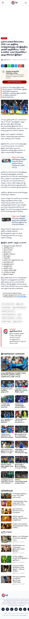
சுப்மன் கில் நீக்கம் (6, 307)
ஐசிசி (19, 314)
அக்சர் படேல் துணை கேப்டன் (8, 314)
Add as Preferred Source (14, 82)
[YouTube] (16, 609)
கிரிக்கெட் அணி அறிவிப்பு (8, 318)
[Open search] (25, 2)
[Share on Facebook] (2, 65)
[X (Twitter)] (3, 609)
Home (6, 613)
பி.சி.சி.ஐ (19, 318)
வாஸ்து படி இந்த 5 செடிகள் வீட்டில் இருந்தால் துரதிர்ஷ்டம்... (20, 558)
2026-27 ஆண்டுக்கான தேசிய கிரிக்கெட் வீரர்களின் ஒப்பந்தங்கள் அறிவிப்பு (7, 421)
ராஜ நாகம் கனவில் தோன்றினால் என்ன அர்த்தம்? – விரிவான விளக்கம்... (18, 568)
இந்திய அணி (20, 304)
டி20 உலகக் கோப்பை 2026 (8, 304)
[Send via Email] (19, 65)
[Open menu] (3, 2)
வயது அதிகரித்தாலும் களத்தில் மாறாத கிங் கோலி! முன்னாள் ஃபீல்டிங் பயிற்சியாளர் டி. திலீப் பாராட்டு (13, 375)
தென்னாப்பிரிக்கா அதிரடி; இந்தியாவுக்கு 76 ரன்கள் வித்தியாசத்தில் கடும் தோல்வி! (7, 468)
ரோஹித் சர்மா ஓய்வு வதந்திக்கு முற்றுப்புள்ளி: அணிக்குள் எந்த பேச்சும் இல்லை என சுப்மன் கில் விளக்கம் (19, 220)
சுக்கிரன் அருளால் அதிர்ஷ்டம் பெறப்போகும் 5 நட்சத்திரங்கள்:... (20, 518)
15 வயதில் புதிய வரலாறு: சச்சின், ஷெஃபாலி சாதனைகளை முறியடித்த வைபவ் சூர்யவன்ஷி (6, 408)
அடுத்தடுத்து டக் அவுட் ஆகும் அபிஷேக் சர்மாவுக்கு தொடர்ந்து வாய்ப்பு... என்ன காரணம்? (21, 452)
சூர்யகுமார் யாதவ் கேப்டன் (8, 311)
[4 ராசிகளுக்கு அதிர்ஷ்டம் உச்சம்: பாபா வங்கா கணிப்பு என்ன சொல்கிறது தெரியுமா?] (6, 496)
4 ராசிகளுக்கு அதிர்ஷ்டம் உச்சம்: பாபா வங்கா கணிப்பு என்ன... (19, 495)
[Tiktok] (24, 609)
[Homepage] (14, 2)
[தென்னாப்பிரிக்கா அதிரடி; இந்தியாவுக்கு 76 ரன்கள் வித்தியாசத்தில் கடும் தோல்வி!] (7, 459)
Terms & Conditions (20, 613)
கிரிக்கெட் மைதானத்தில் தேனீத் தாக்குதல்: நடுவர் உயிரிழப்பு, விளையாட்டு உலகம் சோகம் (21, 484)
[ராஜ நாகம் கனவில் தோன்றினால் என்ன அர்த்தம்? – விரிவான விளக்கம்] (6, 568)
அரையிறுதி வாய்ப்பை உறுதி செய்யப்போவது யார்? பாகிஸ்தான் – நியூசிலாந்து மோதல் (7, 482)
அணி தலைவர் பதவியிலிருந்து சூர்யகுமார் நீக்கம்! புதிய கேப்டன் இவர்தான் (20, 407)
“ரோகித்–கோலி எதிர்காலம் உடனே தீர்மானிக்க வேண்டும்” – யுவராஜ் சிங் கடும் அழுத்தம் (7, 437)
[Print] (22, 65)
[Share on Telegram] (16, 65)
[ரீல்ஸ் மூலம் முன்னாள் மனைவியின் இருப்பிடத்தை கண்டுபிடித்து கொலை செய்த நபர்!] (6, 579)
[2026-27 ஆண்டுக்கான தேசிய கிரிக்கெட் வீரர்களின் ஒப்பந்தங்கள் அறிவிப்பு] (7, 414)
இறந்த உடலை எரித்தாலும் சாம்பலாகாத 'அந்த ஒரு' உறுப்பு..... (20, 538)
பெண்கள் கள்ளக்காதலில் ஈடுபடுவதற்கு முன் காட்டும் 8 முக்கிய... (20, 525)
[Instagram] (7, 609)
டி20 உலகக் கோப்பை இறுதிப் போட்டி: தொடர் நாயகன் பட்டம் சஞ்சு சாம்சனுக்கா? (7, 452)
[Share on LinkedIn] (12, 65)
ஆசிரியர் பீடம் (16, 331)
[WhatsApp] (20, 609)
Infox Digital (23, 615)
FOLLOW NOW (22, 297)
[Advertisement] (14, 15)
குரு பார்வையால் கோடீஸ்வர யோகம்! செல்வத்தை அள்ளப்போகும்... (18, 510)
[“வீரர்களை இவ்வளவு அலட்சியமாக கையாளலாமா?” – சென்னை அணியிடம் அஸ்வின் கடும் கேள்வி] (21, 414)
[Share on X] (5, 65)
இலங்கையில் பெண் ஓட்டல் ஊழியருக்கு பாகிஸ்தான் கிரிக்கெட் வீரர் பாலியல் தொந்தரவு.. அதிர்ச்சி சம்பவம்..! (21, 438)
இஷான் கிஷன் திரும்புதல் (19, 307)
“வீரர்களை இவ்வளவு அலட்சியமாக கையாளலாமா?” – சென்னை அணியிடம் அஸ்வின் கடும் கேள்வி (21, 422)
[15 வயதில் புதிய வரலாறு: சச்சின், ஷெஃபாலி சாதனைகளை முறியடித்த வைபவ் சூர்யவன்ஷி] (7, 399)
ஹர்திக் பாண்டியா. (17, 321)
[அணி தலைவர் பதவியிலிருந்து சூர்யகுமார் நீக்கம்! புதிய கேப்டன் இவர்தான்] (21, 399)
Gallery (26, 613)
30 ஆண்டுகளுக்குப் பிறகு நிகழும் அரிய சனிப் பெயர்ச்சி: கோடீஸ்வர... (19, 503)
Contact (9, 613)
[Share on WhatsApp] (9, 65)
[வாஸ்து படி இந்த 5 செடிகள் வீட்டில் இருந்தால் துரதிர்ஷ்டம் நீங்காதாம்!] (6, 559)
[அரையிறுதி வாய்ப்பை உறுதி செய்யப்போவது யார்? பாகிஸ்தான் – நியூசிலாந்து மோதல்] (7, 475)
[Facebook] (11, 609)
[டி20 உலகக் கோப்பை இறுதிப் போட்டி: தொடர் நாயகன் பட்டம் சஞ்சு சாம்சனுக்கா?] (7, 444)
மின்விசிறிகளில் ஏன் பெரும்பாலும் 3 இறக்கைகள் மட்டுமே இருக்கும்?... (19, 548)
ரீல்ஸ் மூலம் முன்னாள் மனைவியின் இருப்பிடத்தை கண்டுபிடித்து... (19, 579)
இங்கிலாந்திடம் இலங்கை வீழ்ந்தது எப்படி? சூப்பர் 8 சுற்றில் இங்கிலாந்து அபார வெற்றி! (21, 468)
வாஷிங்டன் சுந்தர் (6, 321)
